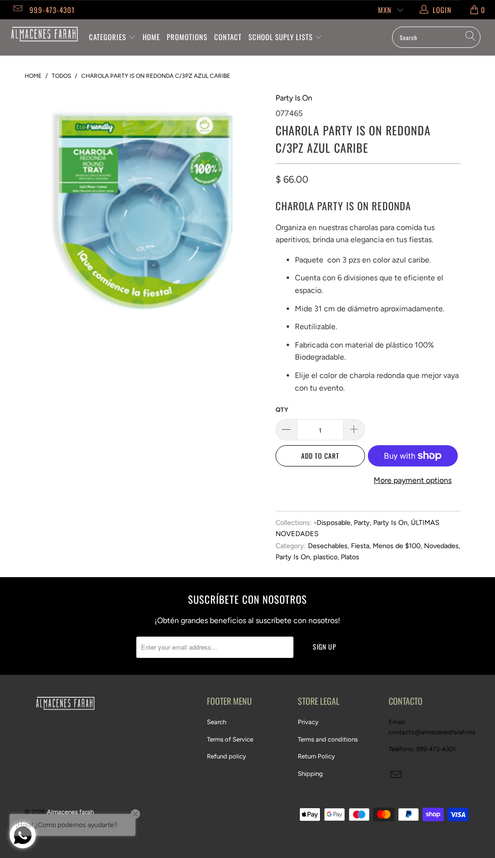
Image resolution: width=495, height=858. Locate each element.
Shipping (310, 773)
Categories (108, 36)
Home (151, 36)
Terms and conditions (328, 739)
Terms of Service (230, 739)
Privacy (308, 722)
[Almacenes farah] (44, 34)
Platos (350, 557)
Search (216, 722)
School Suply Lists (281, 36)
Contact (228, 36)
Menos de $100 (397, 545)
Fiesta (360, 545)
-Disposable (332, 522)
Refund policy (226, 756)
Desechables (328, 545)
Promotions (187, 36)
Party (362, 522)
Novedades (441, 545)
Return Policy (316, 756)
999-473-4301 (52, 9)
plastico (325, 557)
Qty (282, 409)
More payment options (412, 480)
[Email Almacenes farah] (17, 9)
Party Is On (294, 97)
